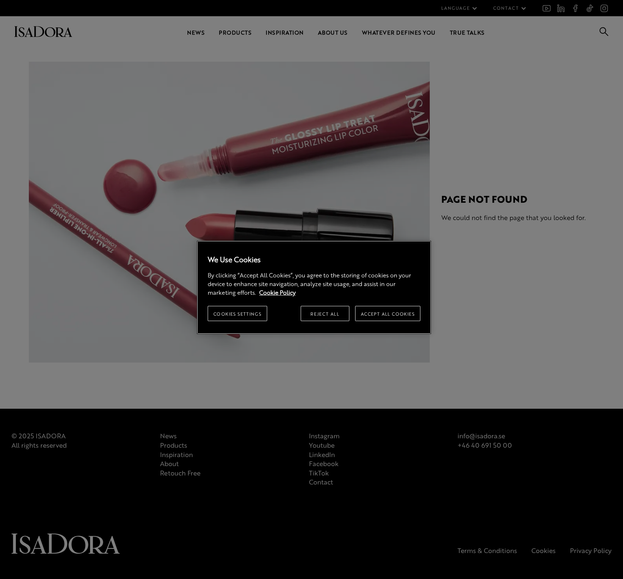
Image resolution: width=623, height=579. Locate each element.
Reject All (324, 314)
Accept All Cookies (388, 314)
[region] (314, 287)
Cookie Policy (277, 292)
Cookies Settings (237, 314)
